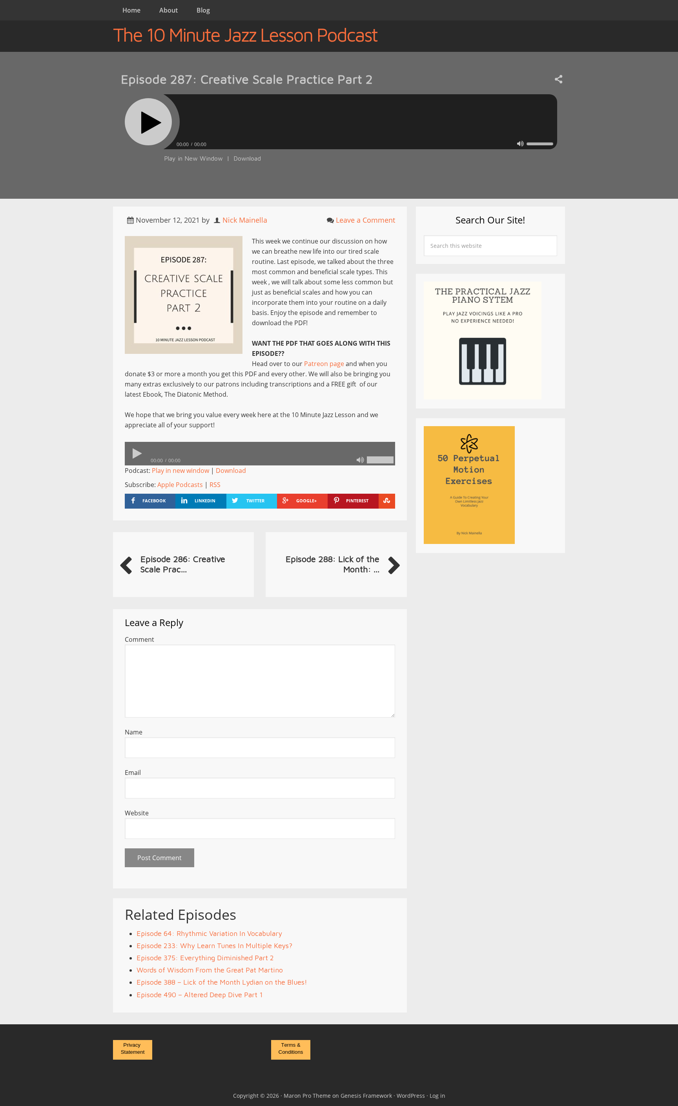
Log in (437, 1095)
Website (137, 813)
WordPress (411, 1095)
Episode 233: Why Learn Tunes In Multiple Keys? (214, 945)
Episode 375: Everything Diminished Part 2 (205, 958)
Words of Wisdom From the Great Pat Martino (210, 970)
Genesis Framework (366, 1095)
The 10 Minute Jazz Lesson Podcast (245, 35)
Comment (139, 639)
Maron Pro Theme (307, 1095)
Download (247, 158)
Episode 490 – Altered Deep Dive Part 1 (200, 995)
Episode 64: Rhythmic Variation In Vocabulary (209, 933)
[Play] (148, 121)
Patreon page (324, 363)
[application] (339, 142)
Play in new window (180, 470)
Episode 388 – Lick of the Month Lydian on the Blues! (222, 982)
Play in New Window (193, 158)
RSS (215, 484)
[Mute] (520, 143)
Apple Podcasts (180, 484)
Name (133, 732)
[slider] (540, 143)
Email (133, 772)
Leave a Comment (365, 220)
